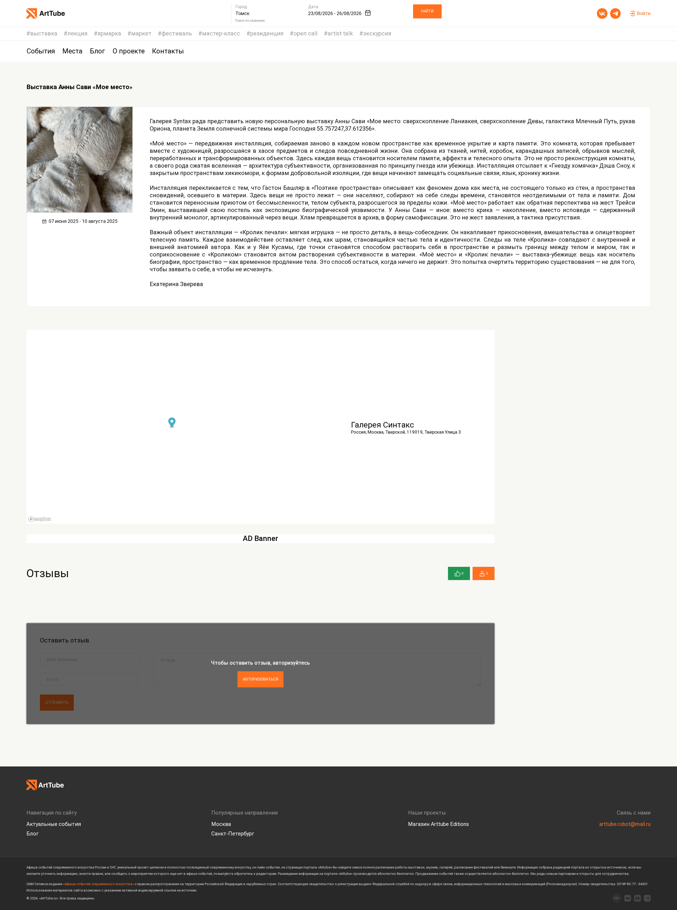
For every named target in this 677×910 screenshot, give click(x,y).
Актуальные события (53, 824)
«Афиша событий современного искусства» (98, 884)
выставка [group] (43, 33)
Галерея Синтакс (382, 424)
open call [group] (306, 33)
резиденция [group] (266, 33)
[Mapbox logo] (39, 519)
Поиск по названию (250, 20)
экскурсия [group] (377, 33)
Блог (32, 833)
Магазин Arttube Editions (438, 824)
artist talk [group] (340, 33)
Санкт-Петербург (232, 833)
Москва (221, 824)
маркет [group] (141, 33)
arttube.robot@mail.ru (625, 824)
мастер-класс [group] (221, 33)
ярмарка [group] (109, 33)
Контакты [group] (168, 51)
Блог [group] (97, 51)
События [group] (40, 51)
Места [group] (72, 51)
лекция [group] (77, 33)
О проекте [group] (128, 51)
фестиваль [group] (177, 33)
